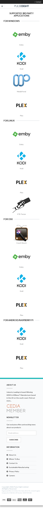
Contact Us (13, 463)
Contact (38, 2)
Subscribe (13, 440)
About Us (12, 455)
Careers (12, 476)
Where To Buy (14, 459)
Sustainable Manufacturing (19, 467)
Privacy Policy (14, 471)
